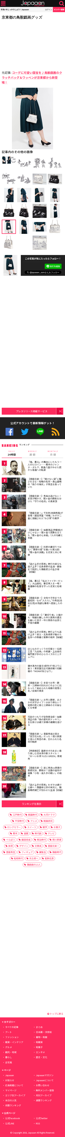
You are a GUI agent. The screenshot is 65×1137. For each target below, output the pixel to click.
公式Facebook (9, 432)
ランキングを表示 (31, 804)
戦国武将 (48, 821)
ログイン (48, 9)
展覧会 (42, 852)
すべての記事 (11, 1027)
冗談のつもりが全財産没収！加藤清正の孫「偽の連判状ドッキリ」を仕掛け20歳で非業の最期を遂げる (45, 721)
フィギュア (27, 852)
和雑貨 (39, 1042)
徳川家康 (56, 839)
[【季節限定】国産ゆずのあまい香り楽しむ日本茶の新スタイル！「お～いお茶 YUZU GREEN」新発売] (14, 757)
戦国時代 (32, 814)
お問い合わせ (42, 1085)
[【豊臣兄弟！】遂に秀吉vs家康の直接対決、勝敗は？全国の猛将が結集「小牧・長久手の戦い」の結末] (14, 774)
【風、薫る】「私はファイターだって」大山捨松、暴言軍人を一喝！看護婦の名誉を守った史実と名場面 (45, 585)
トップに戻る (56, 1013)
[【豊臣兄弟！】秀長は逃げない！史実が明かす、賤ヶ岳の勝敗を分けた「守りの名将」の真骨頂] (14, 502)
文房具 (38, 846)
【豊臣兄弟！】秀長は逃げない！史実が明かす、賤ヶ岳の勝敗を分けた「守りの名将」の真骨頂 (45, 498)
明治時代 (41, 839)
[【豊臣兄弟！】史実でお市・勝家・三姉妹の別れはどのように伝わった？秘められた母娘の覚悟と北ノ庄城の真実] (14, 689)
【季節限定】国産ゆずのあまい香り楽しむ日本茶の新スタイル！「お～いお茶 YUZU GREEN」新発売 (45, 754)
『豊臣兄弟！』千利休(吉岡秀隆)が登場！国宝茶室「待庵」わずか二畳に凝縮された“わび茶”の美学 (45, 515)
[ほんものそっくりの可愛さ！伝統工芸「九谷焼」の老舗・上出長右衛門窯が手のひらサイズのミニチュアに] (14, 655)
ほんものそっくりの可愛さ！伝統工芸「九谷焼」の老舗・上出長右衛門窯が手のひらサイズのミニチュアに (45, 653)
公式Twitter (25, 432)
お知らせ (9, 1080)
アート (8, 1032)
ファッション (12, 1037)
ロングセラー (14, 827)
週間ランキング (44, 1100)
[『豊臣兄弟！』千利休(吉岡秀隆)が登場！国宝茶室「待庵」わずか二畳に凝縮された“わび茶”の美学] (14, 519)
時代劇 (38, 833)
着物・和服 (41, 1037)
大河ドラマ (49, 814)
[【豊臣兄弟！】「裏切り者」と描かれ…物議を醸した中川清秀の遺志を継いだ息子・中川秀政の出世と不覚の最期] (14, 621)
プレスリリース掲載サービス (31, 411)
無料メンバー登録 (45, 1090)
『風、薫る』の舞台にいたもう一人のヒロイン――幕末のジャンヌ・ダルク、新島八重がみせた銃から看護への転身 (45, 466)
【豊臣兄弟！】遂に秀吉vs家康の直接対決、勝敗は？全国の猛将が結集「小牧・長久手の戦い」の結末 (45, 771)
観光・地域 (10, 1052)
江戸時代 (17, 814)
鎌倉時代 (56, 852)
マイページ (10, 1090)
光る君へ (33, 858)
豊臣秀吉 (10, 852)
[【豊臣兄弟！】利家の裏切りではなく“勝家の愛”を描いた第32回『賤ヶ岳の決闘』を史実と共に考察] (14, 553)
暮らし (8, 1057)
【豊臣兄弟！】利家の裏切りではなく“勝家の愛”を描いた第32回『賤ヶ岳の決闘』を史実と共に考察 (45, 551)
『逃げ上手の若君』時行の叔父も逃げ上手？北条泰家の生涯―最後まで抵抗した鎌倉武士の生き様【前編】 (45, 568)
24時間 (12, 453)
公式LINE (40, 432)
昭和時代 (18, 858)
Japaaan (32, 4)
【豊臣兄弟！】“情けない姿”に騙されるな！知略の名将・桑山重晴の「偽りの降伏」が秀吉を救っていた (45, 483)
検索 (61, 3)
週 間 (32, 453)
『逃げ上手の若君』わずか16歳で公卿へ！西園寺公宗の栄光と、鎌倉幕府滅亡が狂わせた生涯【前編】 (46, 787)
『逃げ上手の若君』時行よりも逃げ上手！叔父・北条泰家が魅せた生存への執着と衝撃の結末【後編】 (46, 634)
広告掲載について (14, 1085)
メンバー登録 (59, 9)
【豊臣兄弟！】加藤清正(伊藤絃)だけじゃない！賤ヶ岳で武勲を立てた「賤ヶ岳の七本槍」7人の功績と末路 (45, 534)
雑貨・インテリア (14, 1042)
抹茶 (10, 846)
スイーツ (31, 827)
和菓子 (39, 1047)
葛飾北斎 (49, 858)
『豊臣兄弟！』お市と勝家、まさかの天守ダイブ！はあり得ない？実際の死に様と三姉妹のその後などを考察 (45, 704)
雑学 (45, 827)
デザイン (23, 846)
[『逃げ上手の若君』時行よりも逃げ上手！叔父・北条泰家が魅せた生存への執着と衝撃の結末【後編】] (14, 638)
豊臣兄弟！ (53, 846)
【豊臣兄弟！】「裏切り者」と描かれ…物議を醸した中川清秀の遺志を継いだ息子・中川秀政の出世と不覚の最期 (45, 619)
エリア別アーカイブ (15, 1095)
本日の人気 (10, 1100)
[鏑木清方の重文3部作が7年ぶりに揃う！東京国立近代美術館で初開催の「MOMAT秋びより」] (14, 672)
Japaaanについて (45, 1080)
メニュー (3, 3)
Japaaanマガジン (45, 1075)
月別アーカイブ (43, 1095)
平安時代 (19, 821)
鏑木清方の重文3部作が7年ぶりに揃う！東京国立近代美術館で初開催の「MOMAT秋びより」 (45, 668)
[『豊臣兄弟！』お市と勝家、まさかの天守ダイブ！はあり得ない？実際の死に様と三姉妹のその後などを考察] (14, 706)
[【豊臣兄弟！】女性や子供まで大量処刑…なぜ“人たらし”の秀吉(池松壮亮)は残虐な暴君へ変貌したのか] (14, 604)
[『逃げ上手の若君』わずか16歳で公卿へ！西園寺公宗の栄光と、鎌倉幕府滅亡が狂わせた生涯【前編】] (14, 791)
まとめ (39, 1027)
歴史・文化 (41, 1057)
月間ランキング (13, 1105)
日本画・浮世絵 (44, 1032)
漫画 (26, 833)
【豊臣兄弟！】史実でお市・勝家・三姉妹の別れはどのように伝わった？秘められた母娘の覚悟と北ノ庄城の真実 (45, 687)
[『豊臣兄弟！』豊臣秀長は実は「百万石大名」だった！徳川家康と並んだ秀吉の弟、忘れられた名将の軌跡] (14, 740)
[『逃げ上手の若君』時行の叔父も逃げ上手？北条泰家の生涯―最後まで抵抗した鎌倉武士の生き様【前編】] (14, 570)
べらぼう (10, 839)
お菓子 (57, 827)
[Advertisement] (26, 44)
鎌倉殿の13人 (34, 864)
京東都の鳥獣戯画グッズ (22, 17)
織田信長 (26, 839)
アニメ (33, 821)
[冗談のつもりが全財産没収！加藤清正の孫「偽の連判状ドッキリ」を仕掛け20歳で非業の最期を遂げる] (14, 723)
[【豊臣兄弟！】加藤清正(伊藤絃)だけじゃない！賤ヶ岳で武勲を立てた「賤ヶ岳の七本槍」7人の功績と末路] (14, 536)
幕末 (15, 833)
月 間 (53, 453)
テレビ (51, 833)
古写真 (8, 1062)
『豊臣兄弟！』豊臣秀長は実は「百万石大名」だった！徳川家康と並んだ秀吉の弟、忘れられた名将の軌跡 (45, 737)
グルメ (8, 1047)
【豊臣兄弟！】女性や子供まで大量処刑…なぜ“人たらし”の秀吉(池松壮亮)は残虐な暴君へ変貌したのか (45, 602)
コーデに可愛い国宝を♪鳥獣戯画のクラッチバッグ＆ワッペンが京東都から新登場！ (32, 77)
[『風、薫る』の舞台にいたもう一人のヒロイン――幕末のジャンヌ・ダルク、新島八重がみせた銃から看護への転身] (14, 468)
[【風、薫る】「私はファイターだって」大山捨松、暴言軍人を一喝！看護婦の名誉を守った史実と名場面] (14, 587)
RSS (55, 432)
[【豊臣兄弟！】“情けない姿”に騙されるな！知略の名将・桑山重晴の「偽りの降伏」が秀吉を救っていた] (14, 485)
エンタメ (40, 1052)
